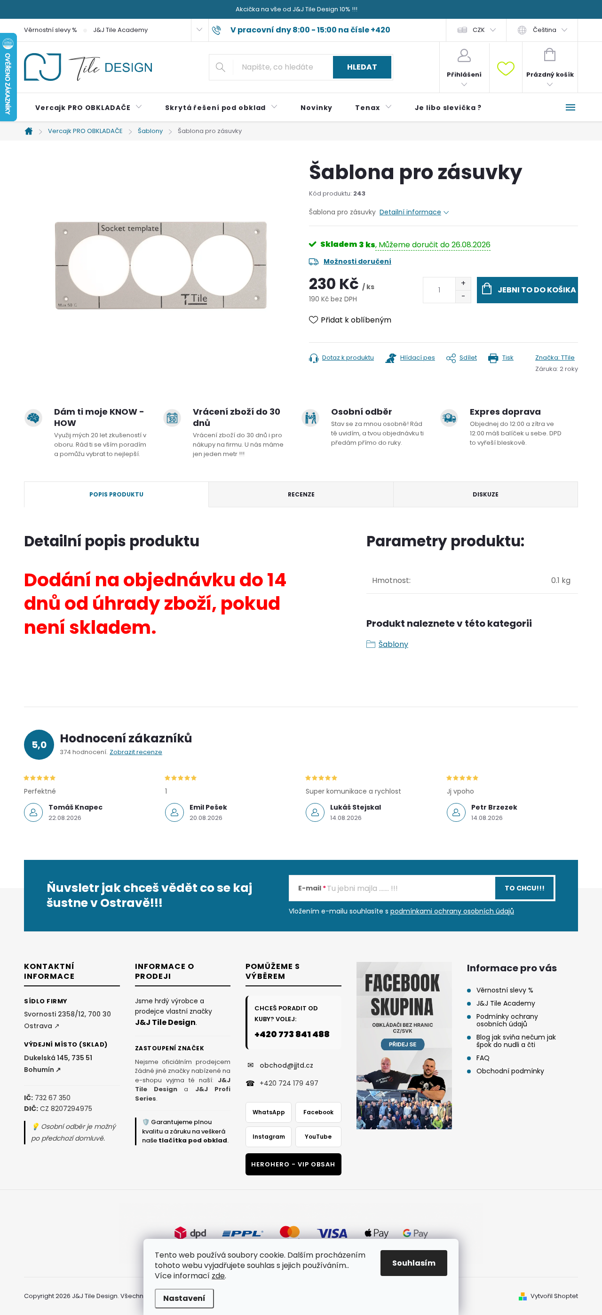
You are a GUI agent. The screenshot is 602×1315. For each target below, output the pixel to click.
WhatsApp (269, 1112)
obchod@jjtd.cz (286, 1065)
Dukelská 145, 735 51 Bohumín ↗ (58, 1063)
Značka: (555, 357)
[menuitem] (89, 107)
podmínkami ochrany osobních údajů (452, 911)
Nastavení (184, 1298)
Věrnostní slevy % (50, 29)
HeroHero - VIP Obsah (293, 1164)
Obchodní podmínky (510, 1071)
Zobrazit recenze (136, 752)
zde (218, 1275)
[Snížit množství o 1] (463, 296)
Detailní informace (410, 212)
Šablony (393, 644)
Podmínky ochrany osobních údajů (507, 1020)
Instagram (269, 1137)
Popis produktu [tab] (116, 494)
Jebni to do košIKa (537, 289)
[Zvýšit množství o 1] (463, 283)
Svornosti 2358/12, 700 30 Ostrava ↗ (67, 1020)
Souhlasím (414, 1263)
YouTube (318, 1137)
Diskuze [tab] (486, 494)
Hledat (362, 67)
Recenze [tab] (301, 494)
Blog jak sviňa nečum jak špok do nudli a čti (516, 1040)
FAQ (483, 1058)
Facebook (318, 1112)
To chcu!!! (525, 888)
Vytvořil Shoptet (554, 1295)
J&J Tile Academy (120, 29)
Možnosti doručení (357, 261)
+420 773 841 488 (292, 1034)
